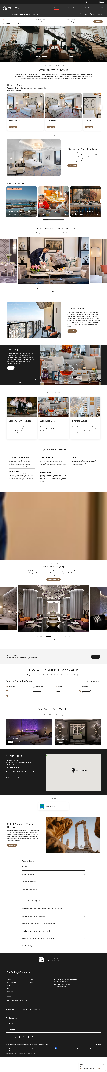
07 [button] (23, 382)
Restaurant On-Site (38, 686)
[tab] (34, 675)
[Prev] (8, 107)
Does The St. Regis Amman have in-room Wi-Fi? (36, 931)
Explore (11, 368)
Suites (75, 7)
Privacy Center (49, 1048)
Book (10, 741)
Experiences (88, 7)
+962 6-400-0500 (97, 14)
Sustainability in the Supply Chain (87, 1048)
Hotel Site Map (15, 1050)
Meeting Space (37, 691)
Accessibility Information (29, 881)
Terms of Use (26, 1048)
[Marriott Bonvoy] (101, 2)
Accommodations (66, 7)
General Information (28, 874)
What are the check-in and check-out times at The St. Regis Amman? (42, 908)
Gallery (102, 7)
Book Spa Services (53, 579)
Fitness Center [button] (86, 691)
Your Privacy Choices (62, 1048)
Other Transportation (14, 778)
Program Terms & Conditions (37, 1048)
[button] (91, 2)
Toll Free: (62, 985)
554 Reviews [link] (36, 14)
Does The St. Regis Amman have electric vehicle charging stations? (42, 946)
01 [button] (52, 291)
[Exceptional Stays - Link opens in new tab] (21, 201)
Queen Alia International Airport (17, 771)
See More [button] (83, 78)
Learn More (72, 165)
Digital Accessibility (73, 1048)
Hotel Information (27, 867)
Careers (19, 1048)
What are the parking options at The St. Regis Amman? (38, 923)
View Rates (13, 127)
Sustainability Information (29, 889)
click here (97, 1068)
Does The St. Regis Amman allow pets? (33, 916)
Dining (81, 7)
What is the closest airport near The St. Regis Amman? (38, 938)
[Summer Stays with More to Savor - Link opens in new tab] (53, 201)
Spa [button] (58, 691)
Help (21, 1050)
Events (96, 7)
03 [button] (54, 639)
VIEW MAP (84, 14)
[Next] (101, 107)
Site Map (8, 1050)
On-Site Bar (85, 686)
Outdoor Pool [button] (60, 686)
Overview (56, 7)
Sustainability (12, 686)
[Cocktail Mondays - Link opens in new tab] (85, 201)
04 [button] (54, 291)
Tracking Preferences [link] (11, 1048)
